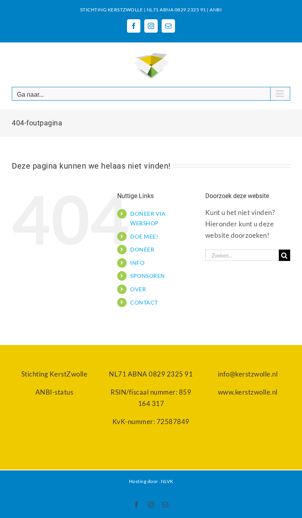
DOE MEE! (144, 236)
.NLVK (166, 481)
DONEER (142, 249)
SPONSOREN (147, 275)
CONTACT (144, 302)
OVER (138, 289)
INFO (137, 262)
